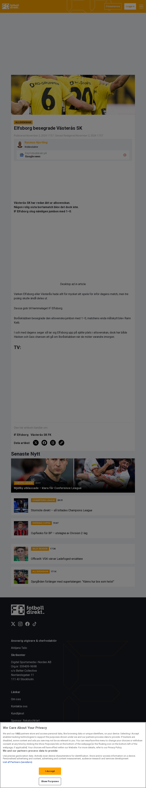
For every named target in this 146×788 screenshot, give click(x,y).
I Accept (50, 771)
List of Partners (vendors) (17, 762)
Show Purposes (50, 781)
